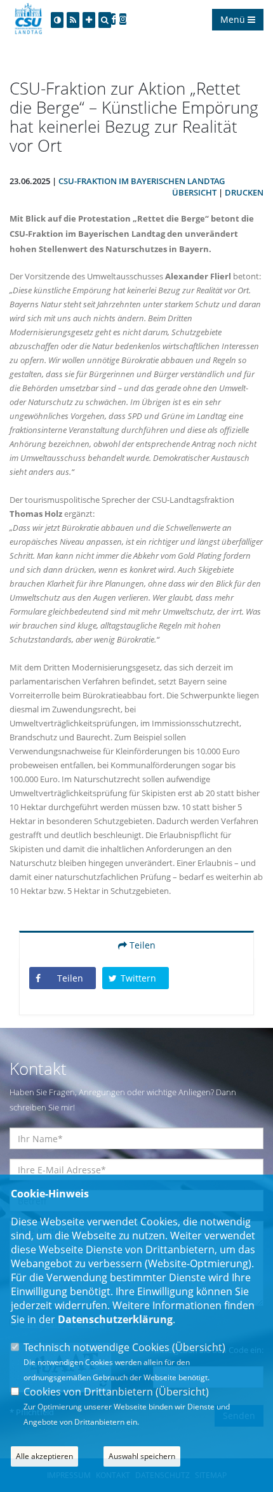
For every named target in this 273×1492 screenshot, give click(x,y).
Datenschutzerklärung (115, 1319)
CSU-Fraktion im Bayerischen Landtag (141, 181)
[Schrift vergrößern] (89, 20)
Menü (234, 19)
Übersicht (194, 192)
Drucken (244, 192)
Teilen (141, 945)
